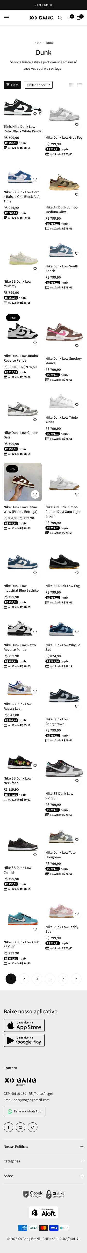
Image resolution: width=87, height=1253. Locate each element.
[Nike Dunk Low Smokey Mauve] (64, 332)
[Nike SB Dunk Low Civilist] (23, 843)
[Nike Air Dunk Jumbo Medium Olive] (64, 182)
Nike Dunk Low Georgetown (56, 721)
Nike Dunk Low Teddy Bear (61, 929)
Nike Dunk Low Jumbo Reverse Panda (21, 358)
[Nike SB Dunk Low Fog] (64, 561)
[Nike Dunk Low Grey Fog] (64, 112)
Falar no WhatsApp (27, 1111)
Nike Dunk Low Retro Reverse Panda (20, 647)
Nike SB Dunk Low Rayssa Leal (17, 706)
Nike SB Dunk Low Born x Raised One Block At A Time (21, 196)
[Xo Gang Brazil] (41, 17)
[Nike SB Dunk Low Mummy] (23, 256)
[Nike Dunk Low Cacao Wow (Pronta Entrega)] (23, 482)
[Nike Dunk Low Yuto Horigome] (64, 835)
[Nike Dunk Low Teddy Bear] (64, 909)
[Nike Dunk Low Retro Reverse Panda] (23, 627)
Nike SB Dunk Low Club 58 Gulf (21, 944)
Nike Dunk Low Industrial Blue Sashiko (21, 588)
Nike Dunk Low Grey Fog (64, 137)
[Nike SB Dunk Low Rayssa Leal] (23, 686)
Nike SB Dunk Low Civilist (17, 869)
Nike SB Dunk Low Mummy (17, 283)
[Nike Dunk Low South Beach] (64, 248)
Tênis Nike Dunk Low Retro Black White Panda (23, 128)
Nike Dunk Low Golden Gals (21, 434)
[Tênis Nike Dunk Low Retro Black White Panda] (23, 107)
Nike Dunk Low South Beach (61, 268)
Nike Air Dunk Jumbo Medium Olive (61, 209)
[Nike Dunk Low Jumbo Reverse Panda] (23, 331)
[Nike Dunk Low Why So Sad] (64, 627)
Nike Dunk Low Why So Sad (62, 647)
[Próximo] (76, 979)
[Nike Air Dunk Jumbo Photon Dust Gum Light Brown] (64, 482)
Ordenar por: (36, 85)
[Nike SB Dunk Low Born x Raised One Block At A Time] (23, 174)
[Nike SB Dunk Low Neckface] (23, 760)
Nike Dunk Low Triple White (61, 419)
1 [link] (11, 978)
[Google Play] (24, 1045)
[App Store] (25, 1030)
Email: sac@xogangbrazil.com (27, 1099)
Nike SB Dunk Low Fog (62, 585)
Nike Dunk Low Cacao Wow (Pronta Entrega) (20, 509)
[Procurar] (60, 17)
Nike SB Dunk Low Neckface (17, 780)
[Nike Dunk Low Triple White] (64, 400)
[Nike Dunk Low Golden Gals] (23, 408)
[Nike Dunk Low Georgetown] (64, 694)
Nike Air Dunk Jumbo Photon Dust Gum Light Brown (62, 511)
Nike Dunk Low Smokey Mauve (63, 360)
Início (37, 43)
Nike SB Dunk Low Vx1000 (59, 795)
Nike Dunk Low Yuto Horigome (60, 854)
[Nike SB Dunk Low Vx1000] (64, 768)
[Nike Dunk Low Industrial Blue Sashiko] (23, 561)
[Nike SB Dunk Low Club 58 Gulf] (23, 917)
